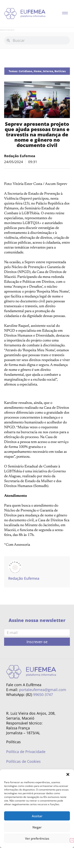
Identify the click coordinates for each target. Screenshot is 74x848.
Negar (37, 827)
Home (38, 71)
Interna (48, 71)
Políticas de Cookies (23, 761)
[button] (68, 774)
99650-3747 (43, 694)
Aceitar (37, 816)
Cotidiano (25, 71)
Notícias (60, 71)
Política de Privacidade (25, 751)
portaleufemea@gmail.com (42, 689)
